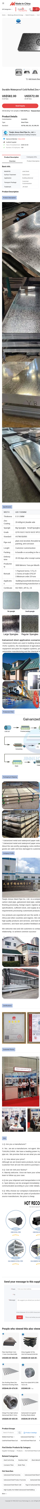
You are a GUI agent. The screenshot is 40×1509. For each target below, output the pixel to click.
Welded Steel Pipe (7, 1437)
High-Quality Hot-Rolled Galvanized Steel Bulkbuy (19, 1490)
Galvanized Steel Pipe (27, 1437)
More (4, 1494)
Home (3, 15)
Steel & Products (29, 15)
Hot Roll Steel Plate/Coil (28, 1441)
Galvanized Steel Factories (12, 1475)
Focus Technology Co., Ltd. (26, 1501)
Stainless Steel (22, 1460)
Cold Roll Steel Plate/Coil (10, 1441)
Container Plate (9, 1465)
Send (19, 1317)
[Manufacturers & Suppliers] (20, 4)
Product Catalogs (31, 1433)
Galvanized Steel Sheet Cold (12, 1485)
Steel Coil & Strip (9, 1460)
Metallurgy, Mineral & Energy (15, 15)
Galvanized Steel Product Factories (15, 1480)
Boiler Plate (21, 1465)
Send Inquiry (20, 106)
